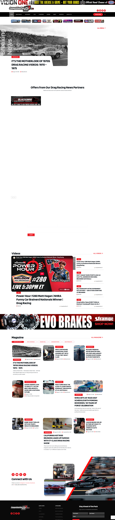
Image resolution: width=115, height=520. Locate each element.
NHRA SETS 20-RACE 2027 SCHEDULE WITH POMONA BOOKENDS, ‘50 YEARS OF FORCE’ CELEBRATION (86, 401)
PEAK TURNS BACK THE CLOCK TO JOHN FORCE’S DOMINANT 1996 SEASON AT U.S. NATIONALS (63, 387)
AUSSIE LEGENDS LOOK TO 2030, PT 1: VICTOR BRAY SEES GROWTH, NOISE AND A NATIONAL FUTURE (32, 388)
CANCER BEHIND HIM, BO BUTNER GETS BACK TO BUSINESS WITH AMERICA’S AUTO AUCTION (94, 426)
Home (11, 14)
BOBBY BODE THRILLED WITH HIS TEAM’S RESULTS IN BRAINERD (31, 424)
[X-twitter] (24, 474)
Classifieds (41, 14)
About (54, 14)
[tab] (18, 342)
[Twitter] (105, 11)
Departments (19, 14)
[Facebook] (102, 11)
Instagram (22, 483)
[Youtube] (100, 11)
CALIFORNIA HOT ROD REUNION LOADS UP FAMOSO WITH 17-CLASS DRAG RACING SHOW (57, 439)
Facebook (32, 483)
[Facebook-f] (20, 474)
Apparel (48, 14)
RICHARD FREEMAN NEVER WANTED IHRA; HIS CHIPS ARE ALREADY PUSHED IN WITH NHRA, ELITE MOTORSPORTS (94, 353)
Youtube (27, 483)
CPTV (35, 14)
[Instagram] (98, 11)
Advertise (61, 14)
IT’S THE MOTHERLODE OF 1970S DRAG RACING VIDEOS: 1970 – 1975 (31, 64)
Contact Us (69, 14)
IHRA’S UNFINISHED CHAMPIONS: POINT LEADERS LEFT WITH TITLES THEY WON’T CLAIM (61, 353)
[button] (12, 197)
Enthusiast (27, 14)
